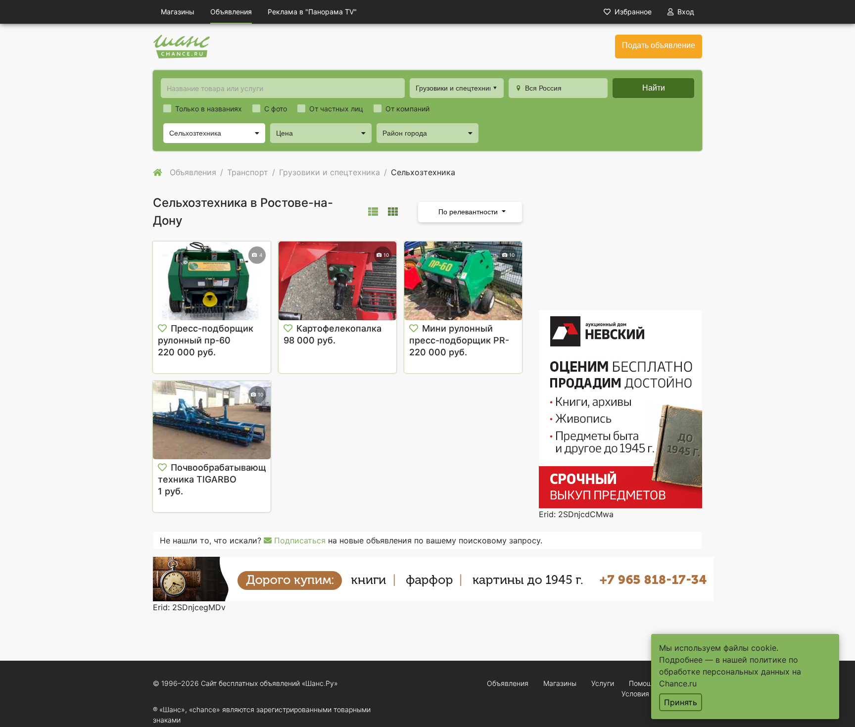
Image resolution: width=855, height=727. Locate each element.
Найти (653, 88)
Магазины (177, 11)
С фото (275, 108)
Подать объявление (658, 45)
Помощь (643, 683)
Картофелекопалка (338, 328)
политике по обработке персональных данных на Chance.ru (730, 671)
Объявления (231, 11)
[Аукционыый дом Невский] (620, 409)
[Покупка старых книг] (433, 578)
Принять (680, 702)
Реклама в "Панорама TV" (312, 11)
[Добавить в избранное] (162, 329)
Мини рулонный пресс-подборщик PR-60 (459, 340)
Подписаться (299, 540)
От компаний (407, 108)
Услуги (602, 683)
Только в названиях (208, 108)
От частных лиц (336, 108)
